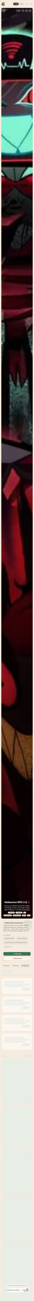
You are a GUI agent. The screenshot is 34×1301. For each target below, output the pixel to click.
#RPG (24, 915)
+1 (24, 912)
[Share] (26, 10)
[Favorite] (22, 10)
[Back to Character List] (4, 10)
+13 (29, 915)
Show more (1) (8, 946)
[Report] (29, 10)
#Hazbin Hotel (7, 915)
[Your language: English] (26, 4)
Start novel (18, 958)
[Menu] (31, 4)
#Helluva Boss (17, 915)
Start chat (18, 954)
